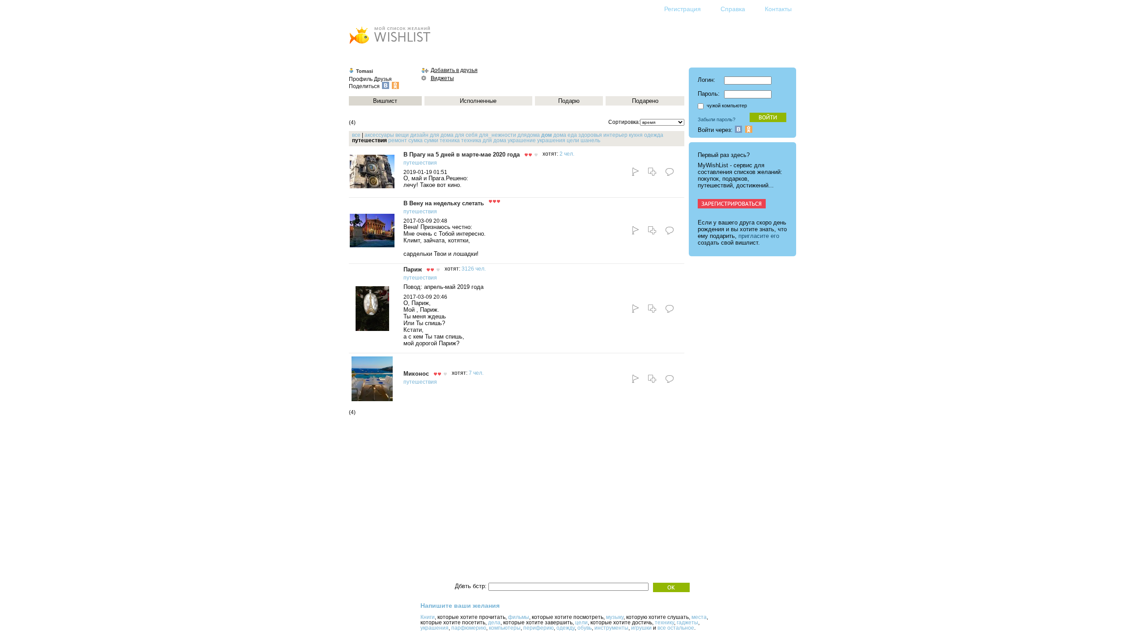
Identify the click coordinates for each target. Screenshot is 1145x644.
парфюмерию (468, 628)
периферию (538, 628)
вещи (402, 135)
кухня (636, 135)
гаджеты (687, 622)
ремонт (397, 140)
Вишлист (385, 100)
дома (559, 135)
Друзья (383, 79)
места (699, 617)
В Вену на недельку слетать (443, 203)
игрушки (641, 628)
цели (573, 140)
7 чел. (476, 373)
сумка (415, 140)
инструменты (611, 628)
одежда (653, 135)
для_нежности (497, 135)
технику (664, 622)
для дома (442, 135)
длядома (528, 135)
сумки (431, 140)
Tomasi (364, 71)
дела (494, 622)
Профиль (361, 79)
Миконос (416, 373)
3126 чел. (474, 268)
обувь (584, 628)
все (356, 135)
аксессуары (379, 135)
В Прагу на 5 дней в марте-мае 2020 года (461, 154)
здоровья (590, 135)
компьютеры (505, 628)
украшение (522, 140)
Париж (412, 269)
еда (572, 135)
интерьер (615, 135)
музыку (614, 617)
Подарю (569, 100)
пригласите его (758, 236)
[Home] (389, 45)
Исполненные (478, 100)
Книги (427, 617)
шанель (590, 140)
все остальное (675, 628)
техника (450, 140)
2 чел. (567, 154)
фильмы (518, 617)
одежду (565, 628)
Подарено (645, 100)
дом (546, 135)
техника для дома (483, 140)
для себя (466, 135)
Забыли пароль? (716, 119)
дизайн (419, 135)
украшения (551, 140)
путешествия (420, 162)
